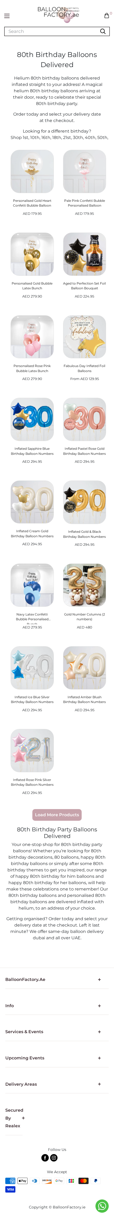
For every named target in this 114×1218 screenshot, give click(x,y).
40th (90, 137)
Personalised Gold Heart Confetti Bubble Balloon (32, 203)
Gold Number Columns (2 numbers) (84, 616)
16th (45, 137)
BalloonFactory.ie (69, 1207)
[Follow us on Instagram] (54, 1158)
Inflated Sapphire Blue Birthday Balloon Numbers (32, 451)
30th (78, 137)
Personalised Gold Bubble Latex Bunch (32, 285)
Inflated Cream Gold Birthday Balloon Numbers (32, 533)
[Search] (102, 31)
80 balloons (66, 857)
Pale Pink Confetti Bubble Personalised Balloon (84, 203)
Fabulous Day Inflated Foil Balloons (84, 368)
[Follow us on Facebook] (45, 1158)
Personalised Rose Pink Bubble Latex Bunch (32, 368)
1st (25, 137)
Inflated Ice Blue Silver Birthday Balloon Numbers (32, 699)
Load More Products (57, 814)
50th (102, 137)
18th (56, 137)
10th (35, 137)
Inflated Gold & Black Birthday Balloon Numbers (84, 534)
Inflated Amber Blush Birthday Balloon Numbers (84, 699)
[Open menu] (7, 16)
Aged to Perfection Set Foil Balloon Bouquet (84, 285)
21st (67, 137)
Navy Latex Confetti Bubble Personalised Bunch (32, 618)
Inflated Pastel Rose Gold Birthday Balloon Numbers (84, 451)
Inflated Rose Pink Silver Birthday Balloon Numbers (32, 782)
